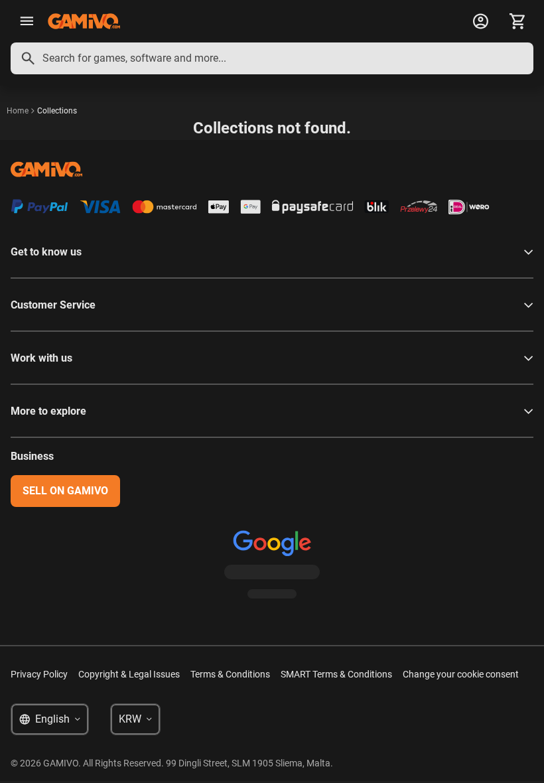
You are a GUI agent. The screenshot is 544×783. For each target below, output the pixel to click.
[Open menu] (26, 21)
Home (18, 110)
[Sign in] (480, 21)
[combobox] (272, 58)
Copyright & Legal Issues (129, 674)
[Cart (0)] (517, 21)
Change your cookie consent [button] (461, 674)
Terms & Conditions (230, 674)
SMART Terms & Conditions (336, 674)
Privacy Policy (39, 674)
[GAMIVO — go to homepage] (84, 21)
